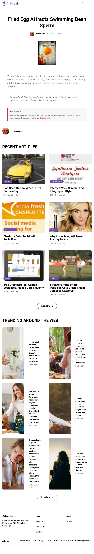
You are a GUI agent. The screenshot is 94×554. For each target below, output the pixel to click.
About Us (39, 522)
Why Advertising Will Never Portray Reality (67, 238)
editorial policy (35, 100)
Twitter (68, 522)
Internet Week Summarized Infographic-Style (67, 189)
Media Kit (39, 532)
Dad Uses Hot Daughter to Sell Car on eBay (22, 189)
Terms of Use (25, 541)
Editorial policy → (46, 118)
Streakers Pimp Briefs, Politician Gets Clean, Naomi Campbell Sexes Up (68, 287)
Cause (7, 278)
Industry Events (57, 181)
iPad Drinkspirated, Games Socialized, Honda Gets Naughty (23, 286)
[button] (89, 3)
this (47, 79)
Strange (7, 181)
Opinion (54, 230)
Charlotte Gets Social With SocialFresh (19, 238)
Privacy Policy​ (38, 541)
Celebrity (54, 278)
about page (52, 100)
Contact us (40, 527)
